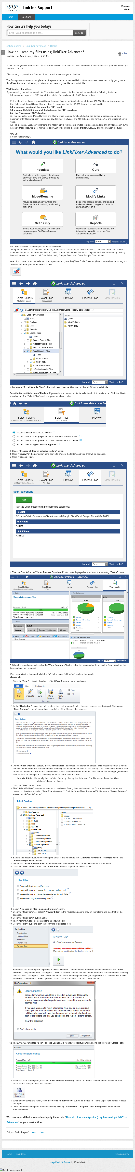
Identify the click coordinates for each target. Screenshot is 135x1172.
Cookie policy (122, 1154)
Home (10, 16)
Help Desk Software (60, 1162)
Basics (53, 45)
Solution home (14, 45)
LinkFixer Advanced (36, 45)
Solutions (26, 16)
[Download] (61, 603)
